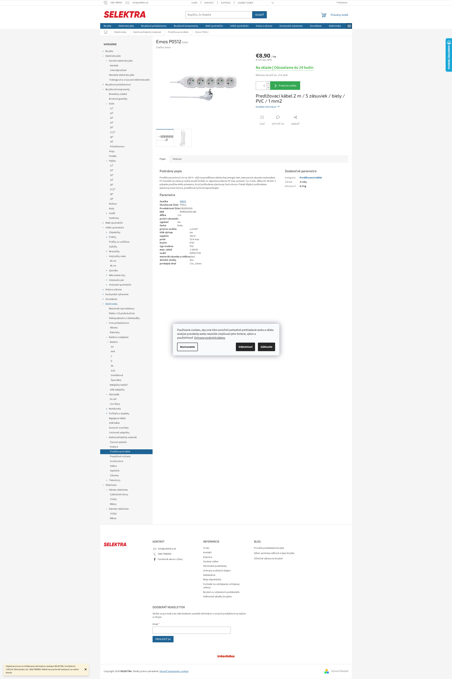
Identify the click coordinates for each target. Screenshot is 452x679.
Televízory (114, 480)
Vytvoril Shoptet (339, 671)
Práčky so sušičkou (119, 242)
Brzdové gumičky (118, 99)
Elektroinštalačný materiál (123, 437)
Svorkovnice (116, 461)
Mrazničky (114, 251)
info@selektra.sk (167, 549)
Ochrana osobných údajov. (209, 338)
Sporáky (113, 270)
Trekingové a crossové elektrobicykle (129, 80)
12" (111, 108)
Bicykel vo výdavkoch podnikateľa (221, 592)
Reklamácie (209, 575)
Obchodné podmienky (215, 566)
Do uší (113, 399)
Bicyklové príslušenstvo (118, 84)
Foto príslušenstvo (119, 323)
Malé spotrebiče (114, 223)
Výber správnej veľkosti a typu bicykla (274, 553)
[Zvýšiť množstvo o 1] (268, 83)
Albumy (114, 327)
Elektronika (111, 304)
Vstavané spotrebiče (120, 285)
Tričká (113, 499)
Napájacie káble (117, 418)
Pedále (113, 156)
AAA (113, 351)
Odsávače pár (116, 280)
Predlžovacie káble (120, 451)
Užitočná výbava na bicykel (268, 558)
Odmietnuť (245, 347)
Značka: (163, 47)
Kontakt (209, 2)
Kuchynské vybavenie (117, 294)
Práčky (112, 237)
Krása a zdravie (113, 289)
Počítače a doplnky (119, 413)
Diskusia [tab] (177, 159)
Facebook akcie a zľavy (170, 559)
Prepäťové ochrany (120, 456)
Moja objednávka (212, 579)
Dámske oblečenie (119, 509)
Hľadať (259, 14)
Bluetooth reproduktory (121, 308)
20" (111, 118)
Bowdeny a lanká (118, 94)
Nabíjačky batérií (119, 385)
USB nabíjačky (117, 390)
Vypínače (115, 470)
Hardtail (114, 65)
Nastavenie (187, 347)
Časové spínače (118, 442)
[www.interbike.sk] (226, 656)
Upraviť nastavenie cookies (174, 671)
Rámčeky (115, 332)
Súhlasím (266, 347)
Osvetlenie (111, 299)
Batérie (114, 342)
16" (111, 113)
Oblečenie (111, 485)
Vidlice (113, 466)
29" (111, 142)
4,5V (113, 370)
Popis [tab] (163, 159)
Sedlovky (114, 218)
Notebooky (115, 409)
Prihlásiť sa (163, 639)
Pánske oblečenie (118, 490)
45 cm (113, 266)
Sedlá (112, 213)
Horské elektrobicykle (121, 61)
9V (112, 366)
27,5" (112, 132)
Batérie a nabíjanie (119, 337)
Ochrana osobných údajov (217, 570)
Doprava (226, 2)
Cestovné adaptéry (119, 432)
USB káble (114, 423)
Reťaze (113, 204)
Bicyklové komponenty (117, 89)
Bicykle (109, 51)
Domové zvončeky (119, 428)
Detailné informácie (266, 107)
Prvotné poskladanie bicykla (269, 548)
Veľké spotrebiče (114, 227)
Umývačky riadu (117, 256)
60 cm (113, 261)
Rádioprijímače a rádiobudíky (124, 318)
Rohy (111, 208)
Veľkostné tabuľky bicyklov (217, 596)
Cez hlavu (115, 404)
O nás (194, 2)
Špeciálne (116, 380)
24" (111, 123)
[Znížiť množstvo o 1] (268, 88)
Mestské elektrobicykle (121, 75)
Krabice (114, 447)
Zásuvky (114, 475)
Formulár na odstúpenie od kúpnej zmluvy (221, 585)
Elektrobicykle (113, 56)
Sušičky (113, 247)
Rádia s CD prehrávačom (122, 313)
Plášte (112, 161)
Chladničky (114, 232)
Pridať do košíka (287, 85)
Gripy (112, 151)
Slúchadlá (114, 394)
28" (111, 137)
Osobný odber (245, 2)
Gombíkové (117, 375)
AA (112, 347)
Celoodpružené (118, 70)
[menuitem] (107, 26)
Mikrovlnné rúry (117, 275)
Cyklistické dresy (119, 494)
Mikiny (113, 504)
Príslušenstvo (117, 146)
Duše (111, 103)
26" (111, 127)
